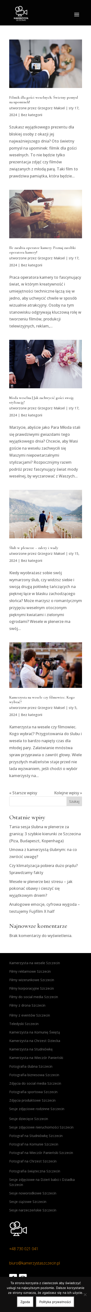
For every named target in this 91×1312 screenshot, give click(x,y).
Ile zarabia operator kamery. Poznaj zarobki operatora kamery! (42, 250)
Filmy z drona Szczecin (27, 1005)
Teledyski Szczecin (24, 1023)
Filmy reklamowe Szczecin (30, 971)
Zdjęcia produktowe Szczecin (32, 1100)
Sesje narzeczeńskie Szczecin (32, 1210)
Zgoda (25, 1302)
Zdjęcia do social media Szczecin (35, 1083)
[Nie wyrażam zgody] (85, 1294)
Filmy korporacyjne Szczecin (31, 988)
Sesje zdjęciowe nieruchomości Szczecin (41, 1127)
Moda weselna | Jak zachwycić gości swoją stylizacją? (41, 400)
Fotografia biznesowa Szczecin (34, 1075)
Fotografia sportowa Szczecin (33, 1091)
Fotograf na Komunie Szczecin (33, 1144)
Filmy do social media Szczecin (33, 996)
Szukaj (74, 801)
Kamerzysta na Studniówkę (31, 1049)
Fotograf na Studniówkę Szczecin (36, 1135)
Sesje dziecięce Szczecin (28, 1118)
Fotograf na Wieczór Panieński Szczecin (41, 1152)
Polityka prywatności (55, 1302)
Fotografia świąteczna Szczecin (34, 1171)
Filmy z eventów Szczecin (29, 1015)
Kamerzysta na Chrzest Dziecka (34, 1040)
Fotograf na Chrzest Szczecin (33, 1161)
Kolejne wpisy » (68, 792)
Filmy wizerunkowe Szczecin (31, 980)
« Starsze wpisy (23, 792)
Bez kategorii (31, 114)
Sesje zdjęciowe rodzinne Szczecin (36, 1108)
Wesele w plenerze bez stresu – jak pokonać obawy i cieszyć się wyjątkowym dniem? (41, 888)
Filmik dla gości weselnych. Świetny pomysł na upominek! (43, 99)
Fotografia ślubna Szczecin (30, 1066)
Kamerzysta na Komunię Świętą (34, 1032)
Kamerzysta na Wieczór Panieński (36, 1057)
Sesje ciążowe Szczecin (27, 1201)
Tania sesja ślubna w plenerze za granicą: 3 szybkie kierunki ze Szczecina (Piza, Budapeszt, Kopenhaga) (45, 833)
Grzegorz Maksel (51, 108)
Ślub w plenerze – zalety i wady (33, 547)
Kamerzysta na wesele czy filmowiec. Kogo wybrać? (42, 699)
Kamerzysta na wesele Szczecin (34, 963)
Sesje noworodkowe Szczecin (32, 1193)
